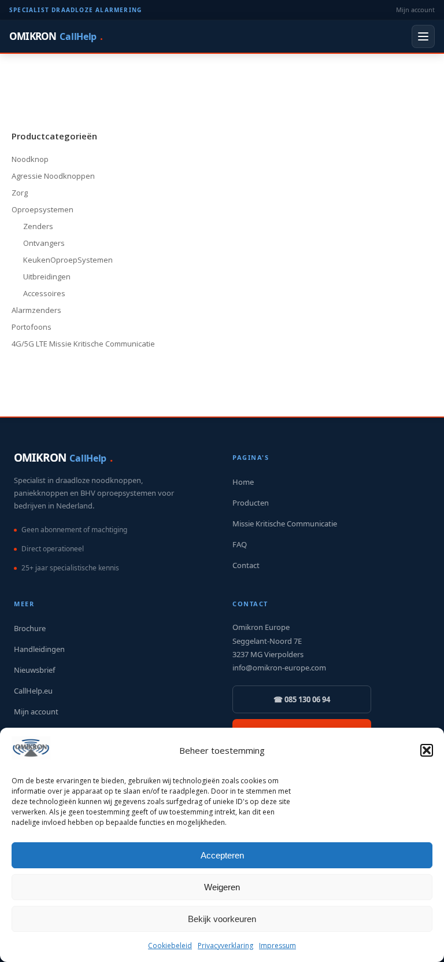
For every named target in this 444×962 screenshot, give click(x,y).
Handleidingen (39, 649)
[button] (426, 750)
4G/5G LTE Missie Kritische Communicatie (83, 343)
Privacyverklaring (225, 945)
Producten (250, 502)
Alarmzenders (36, 310)
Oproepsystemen (42, 209)
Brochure (30, 628)
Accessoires (44, 293)
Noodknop (30, 159)
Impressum (277, 945)
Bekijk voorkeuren (222, 919)
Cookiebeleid (170, 945)
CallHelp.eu (33, 690)
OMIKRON (55, 36)
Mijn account (415, 9)
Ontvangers (44, 243)
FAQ (239, 544)
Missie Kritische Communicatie (284, 523)
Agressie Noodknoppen (53, 176)
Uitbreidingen (47, 276)
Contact (246, 565)
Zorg (20, 192)
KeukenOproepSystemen (68, 260)
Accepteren (222, 855)
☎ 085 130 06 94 (301, 699)
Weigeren (222, 887)
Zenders (38, 226)
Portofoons (31, 327)
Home (243, 482)
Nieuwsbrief (34, 670)
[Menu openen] (423, 36)
